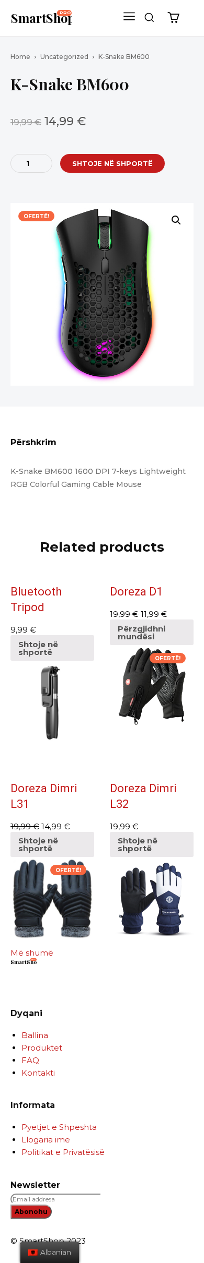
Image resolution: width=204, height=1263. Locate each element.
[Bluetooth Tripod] (52, 702)
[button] (149, 17)
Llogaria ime (45, 1140)
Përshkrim (33, 442)
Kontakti (38, 1073)
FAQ (30, 1060)
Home (20, 57)
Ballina (34, 1035)
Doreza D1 (136, 591)
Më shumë (31, 953)
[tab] (102, 446)
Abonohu (31, 1212)
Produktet (41, 1048)
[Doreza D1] (152, 687)
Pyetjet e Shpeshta (59, 1127)
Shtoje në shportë (38, 648)
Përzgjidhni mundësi (141, 632)
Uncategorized (64, 57)
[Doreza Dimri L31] (52, 898)
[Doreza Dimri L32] (152, 898)
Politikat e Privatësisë (63, 1152)
